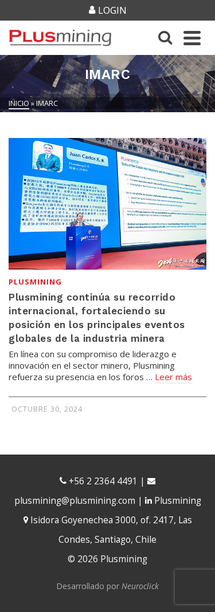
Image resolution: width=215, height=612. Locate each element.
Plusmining (35, 282)
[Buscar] (165, 38)
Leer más (173, 376)
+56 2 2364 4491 (102, 481)
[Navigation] (192, 38)
